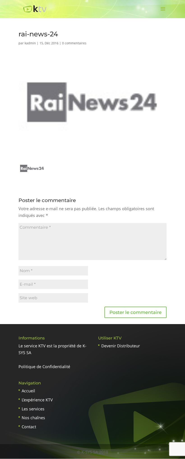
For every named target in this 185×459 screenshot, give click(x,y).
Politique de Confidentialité (44, 366)
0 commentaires (74, 43)
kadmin (30, 43)
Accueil (28, 390)
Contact (29, 426)
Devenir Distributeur (120, 345)
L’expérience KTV (37, 400)
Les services (33, 409)
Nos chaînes (33, 417)
